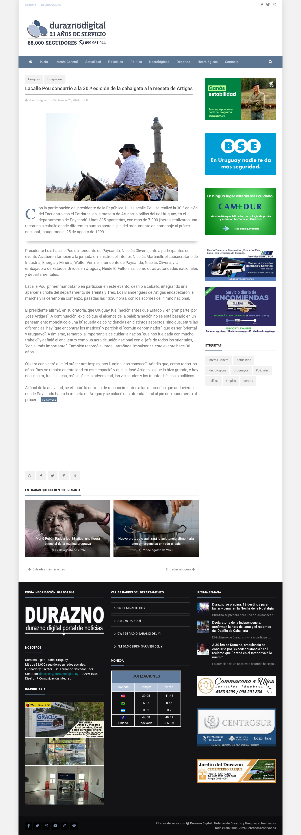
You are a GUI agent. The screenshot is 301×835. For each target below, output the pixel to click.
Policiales (115, 62)
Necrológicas (159, 62)
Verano (248, 380)
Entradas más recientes (48, 569)
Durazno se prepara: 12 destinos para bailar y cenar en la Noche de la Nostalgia (243, 606)
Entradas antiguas (179, 569)
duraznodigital (37, 100)
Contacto (31, 4)
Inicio (44, 62)
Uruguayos (54, 79)
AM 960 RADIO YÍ (129, 621)
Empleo (231, 380)
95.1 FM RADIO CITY (131, 608)
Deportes (183, 62)
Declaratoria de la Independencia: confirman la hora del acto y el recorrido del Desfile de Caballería (241, 627)
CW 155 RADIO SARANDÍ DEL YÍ (139, 633)
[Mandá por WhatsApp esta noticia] (30, 475)
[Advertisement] (112, 433)
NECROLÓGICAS (51, 4)
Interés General (67, 62)
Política (136, 62)
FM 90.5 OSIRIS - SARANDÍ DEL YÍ (140, 646)
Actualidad (93, 62)
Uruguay (34, 79)
